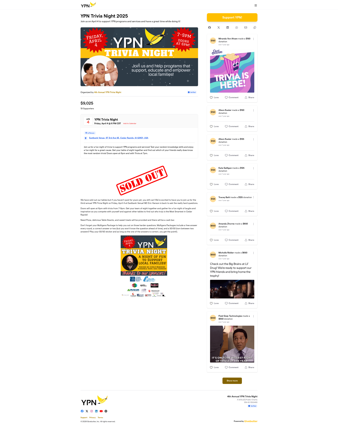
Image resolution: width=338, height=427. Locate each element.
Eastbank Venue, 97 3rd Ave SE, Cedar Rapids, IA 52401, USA (118, 138)
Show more (232, 381)
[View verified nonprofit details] (192, 92)
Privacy (92, 417)
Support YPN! (232, 17)
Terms (100, 417)
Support (84, 417)
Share (251, 97)
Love (216, 97)
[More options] (253, 39)
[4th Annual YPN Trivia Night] (88, 4)
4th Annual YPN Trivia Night (107, 92)
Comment (233, 97)
